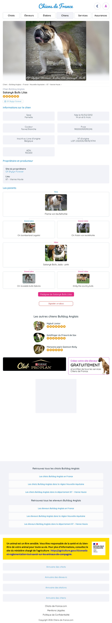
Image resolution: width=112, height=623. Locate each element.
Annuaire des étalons (56, 587)
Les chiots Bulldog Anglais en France (56, 476)
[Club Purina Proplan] (34, 364)
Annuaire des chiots (56, 566)
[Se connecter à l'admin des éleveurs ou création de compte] (105, 6)
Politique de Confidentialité (56, 614)
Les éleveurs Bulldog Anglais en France (56, 508)
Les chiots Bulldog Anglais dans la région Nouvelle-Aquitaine (56, 484)
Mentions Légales (56, 610)
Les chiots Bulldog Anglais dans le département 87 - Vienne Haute (55, 492)
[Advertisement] (56, 396)
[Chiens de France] (56, 6)
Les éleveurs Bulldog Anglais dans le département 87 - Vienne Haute (56, 524)
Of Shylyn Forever (14, 101)
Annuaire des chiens (56, 597)
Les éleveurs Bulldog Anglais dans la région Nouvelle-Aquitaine (56, 516)
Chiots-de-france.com (56, 606)
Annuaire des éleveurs (56, 577)
